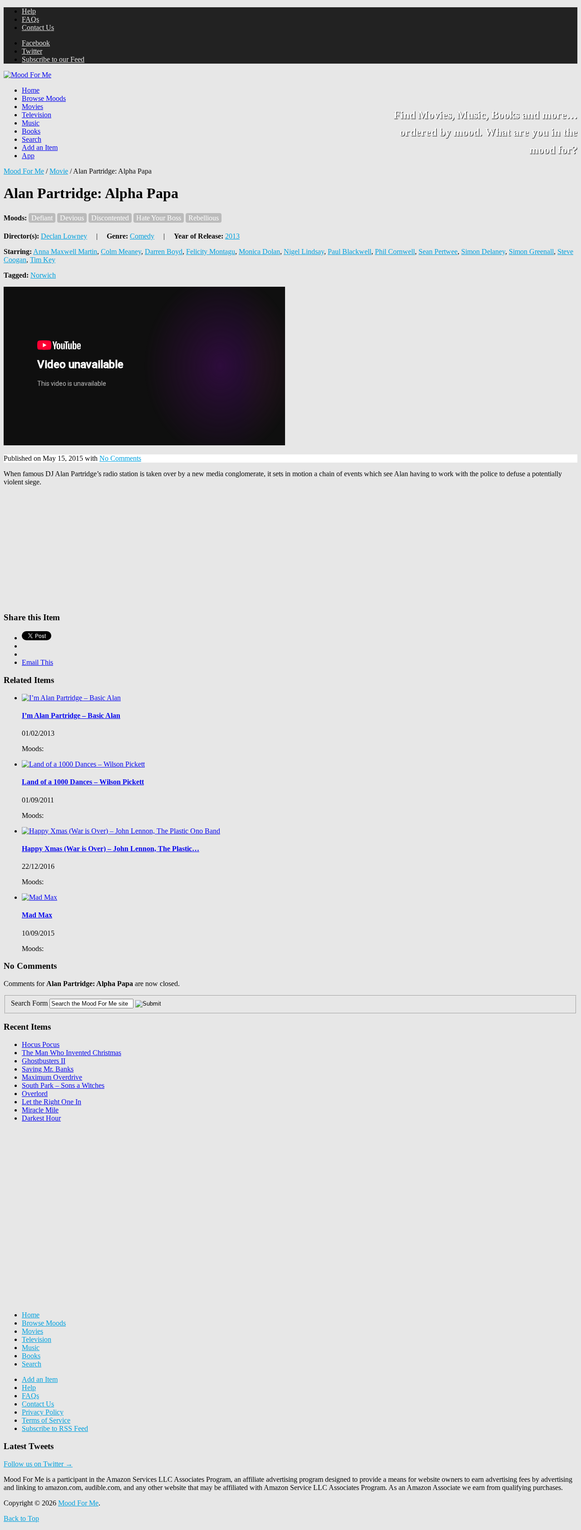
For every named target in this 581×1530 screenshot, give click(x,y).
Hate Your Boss (158, 218)
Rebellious (203, 218)
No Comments (120, 458)
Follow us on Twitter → (38, 1464)
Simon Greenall (531, 251)
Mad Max (37, 915)
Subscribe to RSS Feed (55, 1428)
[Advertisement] (72, 1186)
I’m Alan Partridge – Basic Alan (71, 715)
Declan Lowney (64, 236)
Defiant (42, 218)
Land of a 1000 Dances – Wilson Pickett (83, 782)
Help (29, 11)
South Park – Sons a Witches (63, 1085)
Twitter (32, 51)
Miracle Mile (40, 1110)
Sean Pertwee (438, 251)
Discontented (110, 218)
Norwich (43, 275)
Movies (32, 106)
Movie (58, 171)
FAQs (30, 19)
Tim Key (42, 260)
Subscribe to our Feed (53, 59)
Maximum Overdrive (52, 1077)
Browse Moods (44, 98)
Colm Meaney (121, 251)
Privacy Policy (43, 1412)
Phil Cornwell (395, 251)
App (28, 155)
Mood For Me (24, 171)
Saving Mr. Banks (48, 1069)
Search (31, 139)
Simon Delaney (483, 251)
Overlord (35, 1093)
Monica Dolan (259, 251)
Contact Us (38, 27)
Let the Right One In (51, 1102)
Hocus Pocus (40, 1044)
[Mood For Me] (27, 75)
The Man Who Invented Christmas (71, 1053)
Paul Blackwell (349, 251)
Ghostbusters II (43, 1061)
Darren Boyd (163, 251)
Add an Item (40, 147)
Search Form (29, 1003)
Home (30, 90)
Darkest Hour (41, 1118)
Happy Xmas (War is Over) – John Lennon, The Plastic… (110, 848)
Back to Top (21, 1518)
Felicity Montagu (210, 251)
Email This (37, 662)
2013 (232, 236)
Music (30, 123)
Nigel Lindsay (304, 251)
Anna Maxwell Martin (65, 251)
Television (36, 115)
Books (31, 131)
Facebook (36, 43)
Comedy (142, 236)
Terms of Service (46, 1420)
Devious (72, 218)
